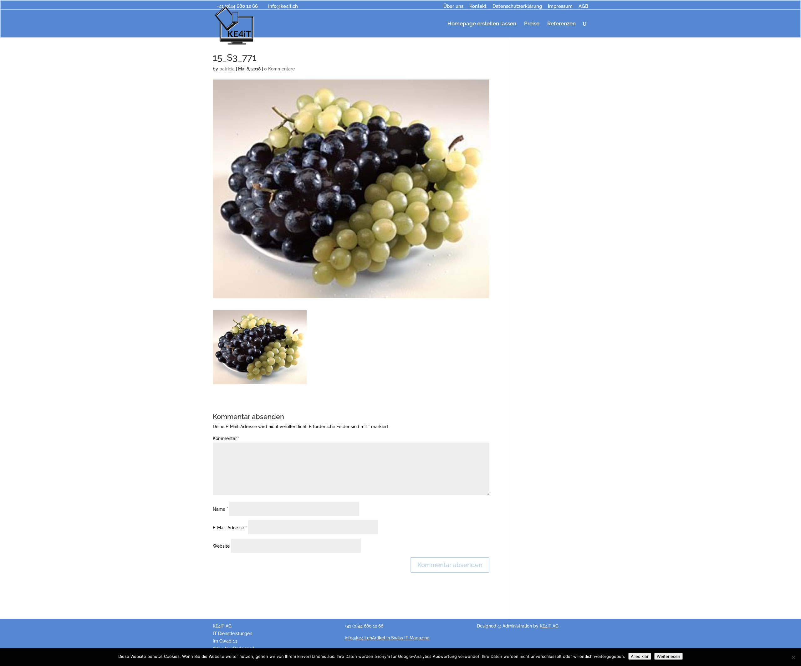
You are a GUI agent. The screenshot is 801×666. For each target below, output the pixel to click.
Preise (531, 24)
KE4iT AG (549, 625)
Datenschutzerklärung (517, 6)
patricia (227, 68)
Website (221, 546)
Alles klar (640, 656)
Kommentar (226, 438)
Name (220, 509)
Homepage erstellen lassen (481, 24)
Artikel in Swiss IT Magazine (400, 637)
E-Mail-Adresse (230, 527)
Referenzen (561, 24)
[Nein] (793, 657)
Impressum (560, 6)
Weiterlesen (668, 656)
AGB (583, 6)
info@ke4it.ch (358, 637)
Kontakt (478, 6)
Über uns (453, 6)
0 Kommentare (279, 68)
